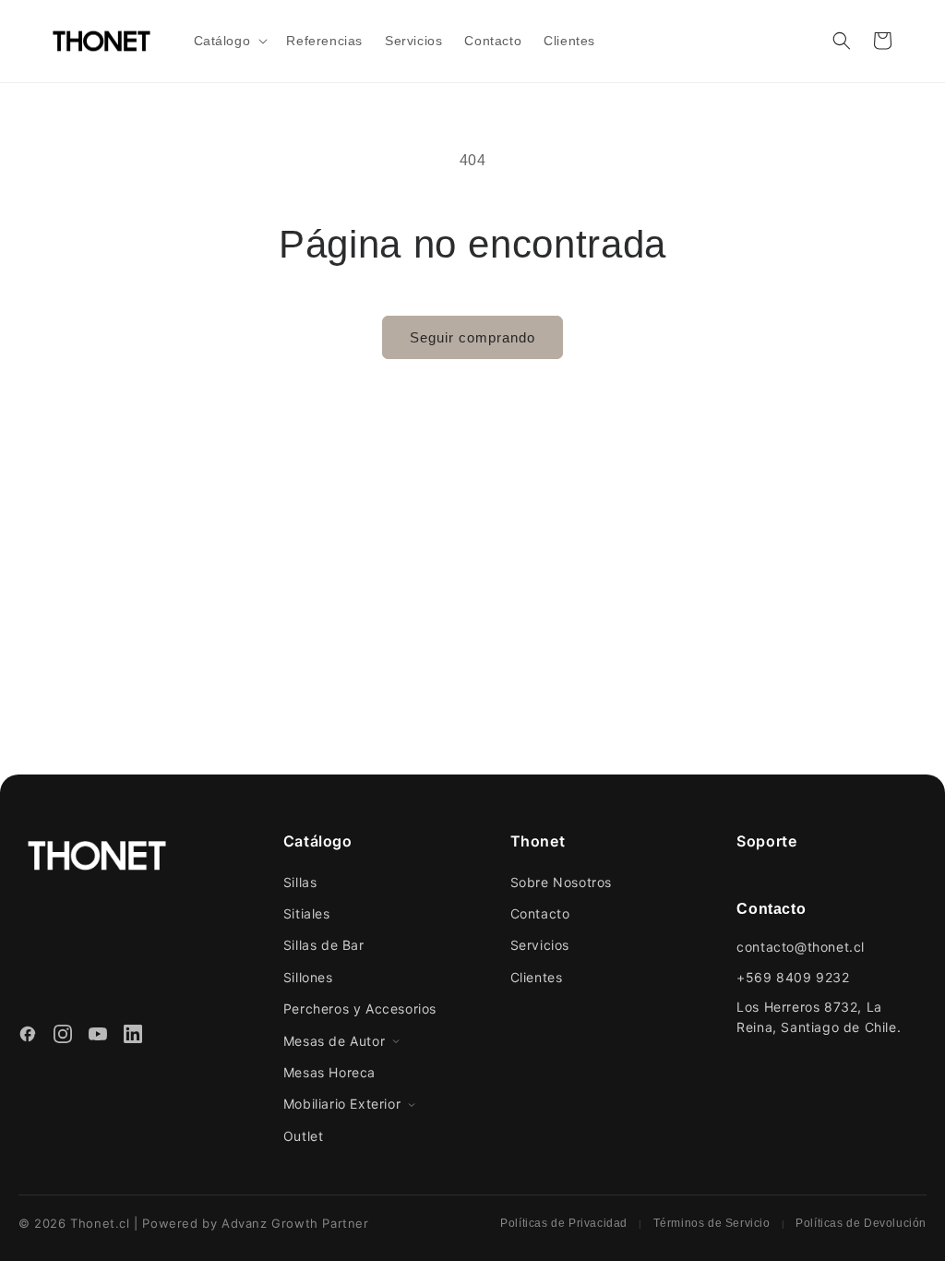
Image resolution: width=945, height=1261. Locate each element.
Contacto (540, 913)
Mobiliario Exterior (342, 1103)
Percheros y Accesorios (360, 1008)
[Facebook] (27, 1037)
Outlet (303, 1136)
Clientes (536, 977)
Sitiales (306, 913)
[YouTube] (98, 1037)
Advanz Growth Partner (295, 1223)
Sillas (300, 882)
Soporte (766, 841)
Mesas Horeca (329, 1072)
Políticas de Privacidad (564, 1223)
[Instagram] (63, 1037)
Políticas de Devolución (861, 1223)
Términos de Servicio (712, 1223)
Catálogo (318, 841)
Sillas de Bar (324, 945)
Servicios (539, 945)
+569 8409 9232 (792, 977)
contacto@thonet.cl (800, 947)
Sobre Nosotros (561, 882)
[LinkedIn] (133, 1037)
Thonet (538, 841)
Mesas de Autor (334, 1041)
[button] (229, 40)
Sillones (308, 977)
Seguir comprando (472, 337)
